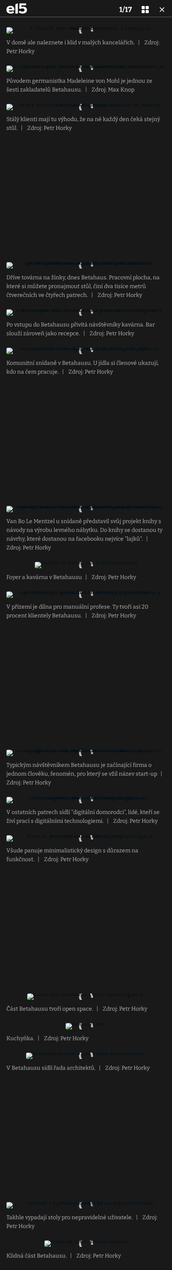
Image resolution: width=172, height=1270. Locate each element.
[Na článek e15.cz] (16, 8)
